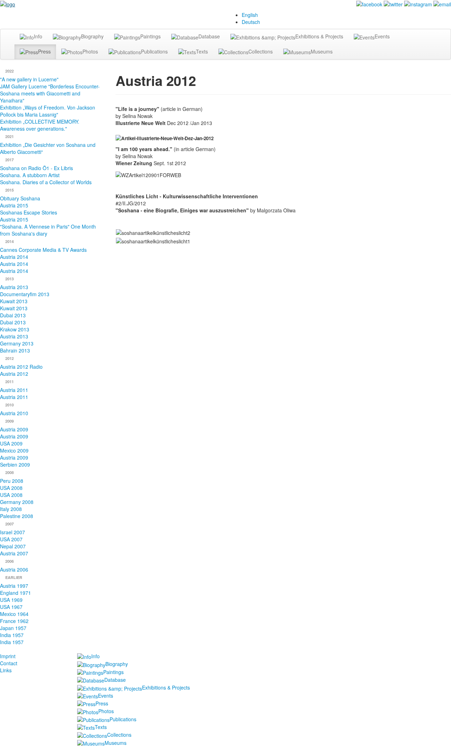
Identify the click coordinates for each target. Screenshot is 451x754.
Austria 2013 (14, 287)
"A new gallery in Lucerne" (29, 79)
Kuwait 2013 (13, 301)
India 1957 (12, 634)
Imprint (8, 656)
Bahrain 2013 (15, 350)
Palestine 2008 (16, 515)
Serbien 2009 (15, 464)
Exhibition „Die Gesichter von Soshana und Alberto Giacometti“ (47, 148)
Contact (8, 663)
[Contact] (442, 3)
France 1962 (14, 620)
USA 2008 (11, 487)
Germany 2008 (16, 501)
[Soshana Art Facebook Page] (369, 3)
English (250, 14)
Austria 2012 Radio (21, 366)
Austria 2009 (14, 429)
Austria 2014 (14, 256)
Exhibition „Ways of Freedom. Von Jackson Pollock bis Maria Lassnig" (47, 111)
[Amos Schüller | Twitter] (393, 3)
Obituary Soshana (20, 198)
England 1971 (15, 592)
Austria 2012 (14, 373)
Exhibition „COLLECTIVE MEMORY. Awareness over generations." (39, 125)
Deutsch (251, 21)
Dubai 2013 (13, 315)
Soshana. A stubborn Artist (30, 175)
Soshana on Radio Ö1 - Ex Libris (36, 168)
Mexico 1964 (14, 613)
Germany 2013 (16, 343)
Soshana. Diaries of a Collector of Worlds (46, 182)
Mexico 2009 (14, 450)
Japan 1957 (13, 627)
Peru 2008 (11, 480)
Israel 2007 (12, 532)
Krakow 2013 (14, 329)
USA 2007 (11, 539)
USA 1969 (11, 599)
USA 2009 (11, 443)
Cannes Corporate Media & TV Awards (43, 249)
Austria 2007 (14, 553)
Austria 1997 (14, 585)
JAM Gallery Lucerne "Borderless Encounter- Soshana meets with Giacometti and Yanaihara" (50, 93)
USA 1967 (11, 606)
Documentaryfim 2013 (24, 294)
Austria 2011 (14, 389)
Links (6, 670)
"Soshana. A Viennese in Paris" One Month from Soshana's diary (48, 230)
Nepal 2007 (13, 546)
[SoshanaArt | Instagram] (418, 3)
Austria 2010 (14, 413)
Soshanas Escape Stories (28, 212)
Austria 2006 (14, 569)
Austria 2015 (14, 205)
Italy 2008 (11, 508)
